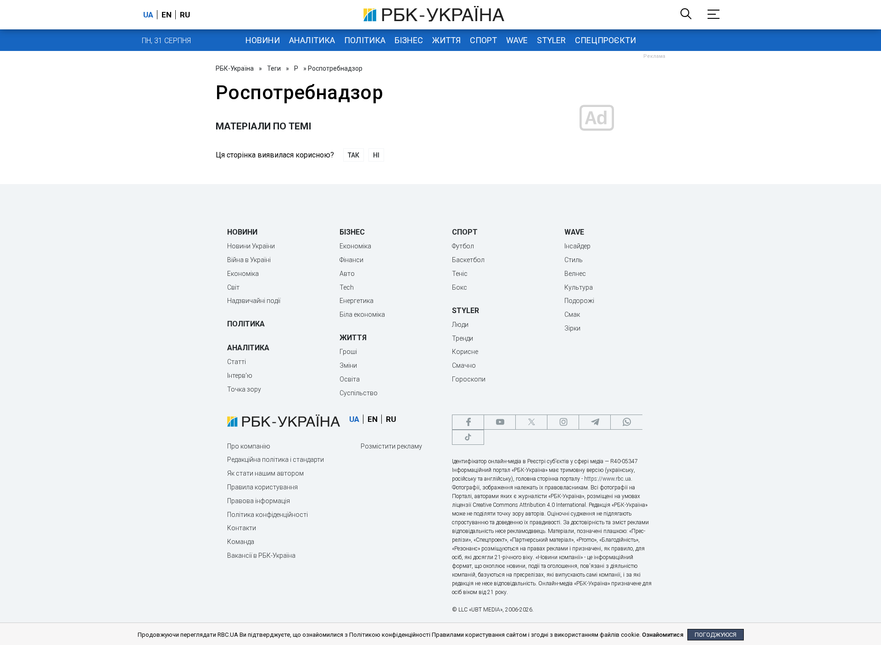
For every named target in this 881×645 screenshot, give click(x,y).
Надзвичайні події (253, 300)
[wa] (626, 422)
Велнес (575, 273)
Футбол (463, 246)
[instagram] (563, 422)
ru (185, 14)
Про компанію (248, 446)
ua (148, 14)
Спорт (483, 40)
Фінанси (351, 260)
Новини (262, 40)
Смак (572, 314)
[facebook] (468, 422)
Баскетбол (468, 260)
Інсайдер (577, 246)
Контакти (241, 528)
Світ (233, 287)
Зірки (572, 328)
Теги (274, 68)
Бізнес (409, 40)
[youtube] (500, 422)
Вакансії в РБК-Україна (261, 555)
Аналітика (312, 40)
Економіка (243, 273)
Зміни (348, 365)
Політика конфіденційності (267, 514)
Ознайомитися (662, 634)
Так (353, 155)
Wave (517, 40)
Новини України (251, 246)
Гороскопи (468, 379)
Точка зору (244, 389)
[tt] (468, 437)
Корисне (465, 351)
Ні (376, 155)
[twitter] (531, 422)
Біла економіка (362, 314)
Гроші (348, 351)
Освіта (350, 379)
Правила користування (262, 487)
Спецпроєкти (605, 40)
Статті (236, 361)
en (167, 14)
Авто (347, 273)
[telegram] (595, 422)
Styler (551, 40)
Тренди (462, 338)
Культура (578, 287)
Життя (446, 40)
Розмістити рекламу (391, 446)
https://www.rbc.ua (607, 479)
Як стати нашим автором (265, 473)
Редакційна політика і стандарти (275, 459)
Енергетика (357, 300)
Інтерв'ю (239, 375)
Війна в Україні (249, 260)
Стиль (573, 260)
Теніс (460, 273)
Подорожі (579, 300)
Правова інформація (258, 501)
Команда (240, 541)
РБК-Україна (235, 68)
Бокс (459, 287)
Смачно (464, 365)
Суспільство (359, 393)
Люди (460, 324)
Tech (347, 287)
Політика (364, 40)
